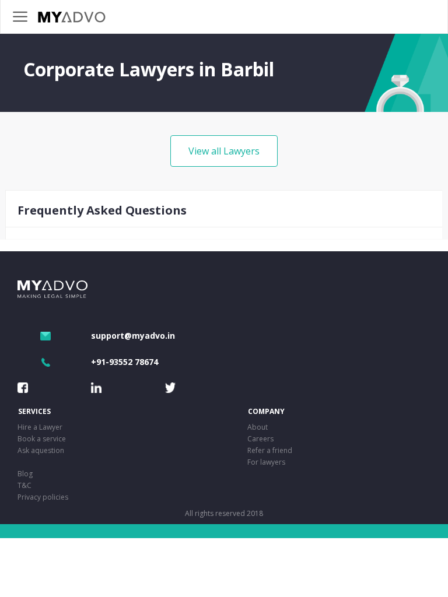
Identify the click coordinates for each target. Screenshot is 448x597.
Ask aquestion (41, 450)
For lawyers (266, 462)
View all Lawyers (224, 151)
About (257, 427)
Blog (25, 474)
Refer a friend (269, 450)
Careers (260, 439)
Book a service (42, 439)
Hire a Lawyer (40, 427)
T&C (25, 485)
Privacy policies (43, 497)
